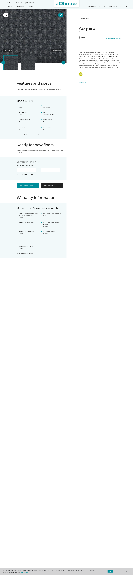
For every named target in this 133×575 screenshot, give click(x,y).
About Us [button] (30, 6)
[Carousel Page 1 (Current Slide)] (10, 62)
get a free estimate (26, 185)
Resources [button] (20, 6)
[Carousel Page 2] (27, 62)
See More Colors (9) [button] (57, 50)
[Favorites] (123, 7)
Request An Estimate (110, 6)
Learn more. (24, 572)
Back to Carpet (85, 18)
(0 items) (126, 6)
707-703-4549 (30, 2)
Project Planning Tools (112, 38)
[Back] (3, 63)
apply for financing (50, 185)
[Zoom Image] (5, 15)
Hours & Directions (94, 6)
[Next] (63, 63)
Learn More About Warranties (25, 253)
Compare (81, 82)
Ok (110, 571)
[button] (120, 7)
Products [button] (10, 6)
